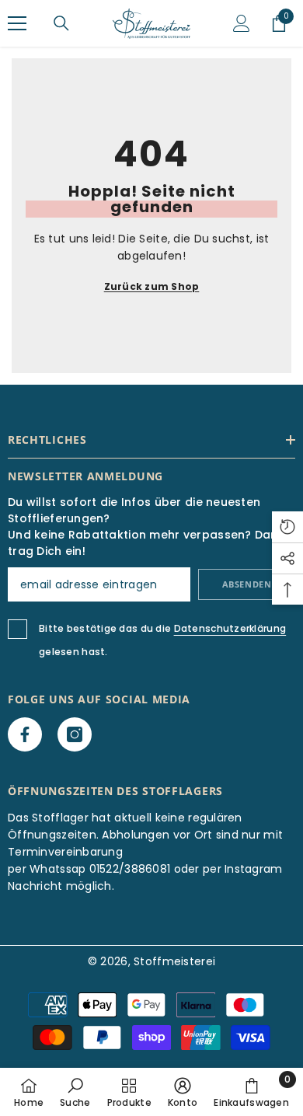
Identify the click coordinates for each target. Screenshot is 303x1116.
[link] (75, 1092)
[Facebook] (25, 734)
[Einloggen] (241, 23)
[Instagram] (74, 734)
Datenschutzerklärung (230, 628)
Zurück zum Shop (152, 286)
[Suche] (61, 23)
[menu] (17, 23)
